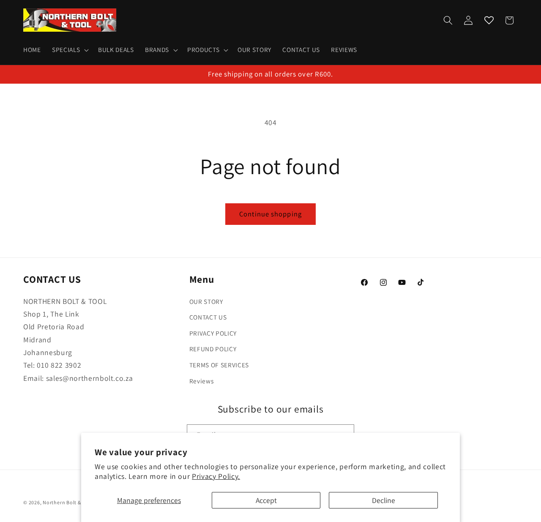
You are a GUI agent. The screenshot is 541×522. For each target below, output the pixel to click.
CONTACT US (208, 317)
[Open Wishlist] (489, 20)
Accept (266, 500)
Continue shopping (270, 214)
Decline (383, 500)
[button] (69, 50)
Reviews (201, 381)
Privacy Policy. (216, 476)
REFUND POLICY (213, 348)
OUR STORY (206, 301)
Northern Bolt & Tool (68, 502)
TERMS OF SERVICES (219, 365)
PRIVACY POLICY (213, 333)
